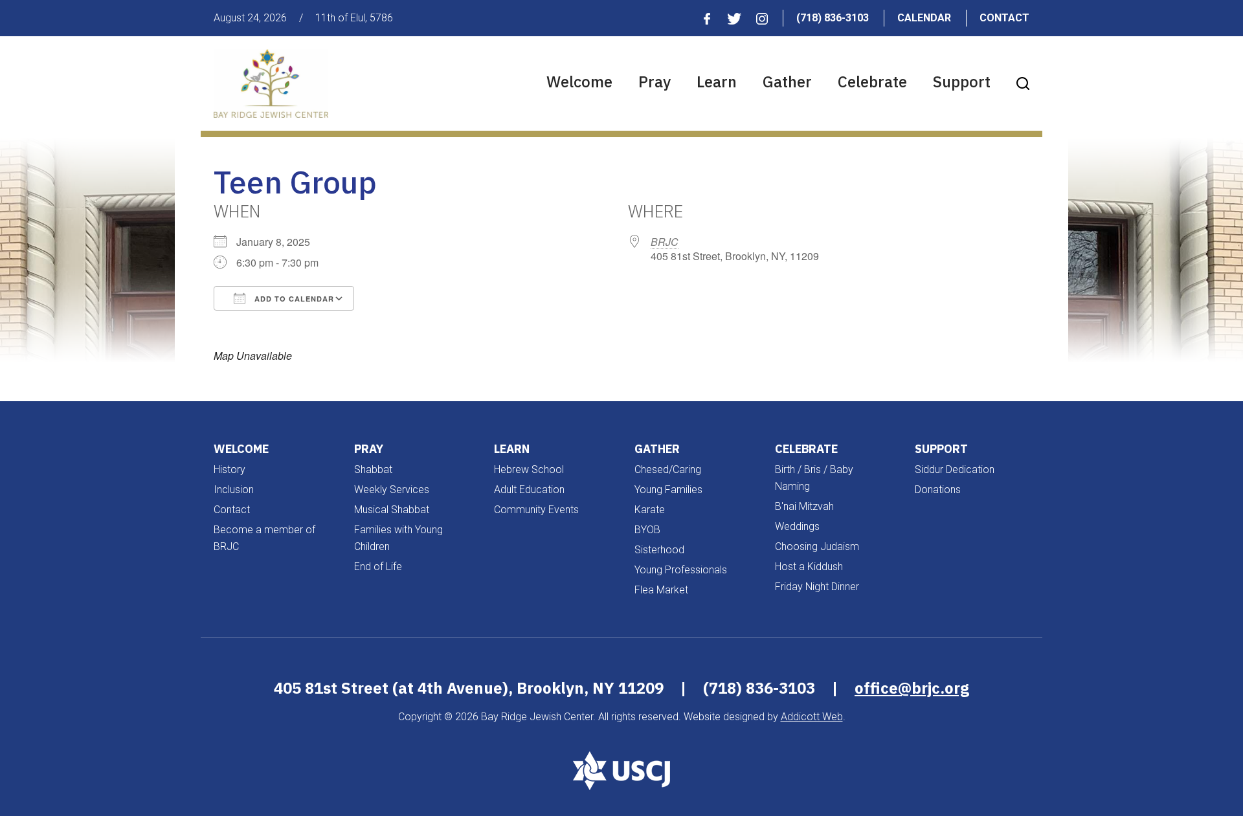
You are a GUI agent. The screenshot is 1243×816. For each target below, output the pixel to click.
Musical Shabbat (391, 509)
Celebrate (872, 81)
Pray (654, 81)
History (229, 469)
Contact (1004, 18)
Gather (787, 81)
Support (962, 81)
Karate (649, 509)
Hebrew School (529, 469)
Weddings (797, 526)
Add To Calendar (293, 298)
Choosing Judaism (817, 546)
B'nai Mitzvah (804, 506)
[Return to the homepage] (271, 83)
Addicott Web (812, 717)
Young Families (668, 489)
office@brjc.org (912, 688)
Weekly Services (391, 489)
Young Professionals (680, 570)
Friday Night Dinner (817, 586)
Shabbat (373, 469)
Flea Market (661, 590)
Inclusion (234, 489)
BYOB (647, 530)
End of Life (378, 566)
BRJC (664, 241)
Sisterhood (659, 550)
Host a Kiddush (809, 566)
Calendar (924, 18)
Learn (717, 81)
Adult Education (529, 489)
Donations (938, 489)
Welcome (579, 81)
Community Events (536, 509)
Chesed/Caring (667, 469)
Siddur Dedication (954, 469)
